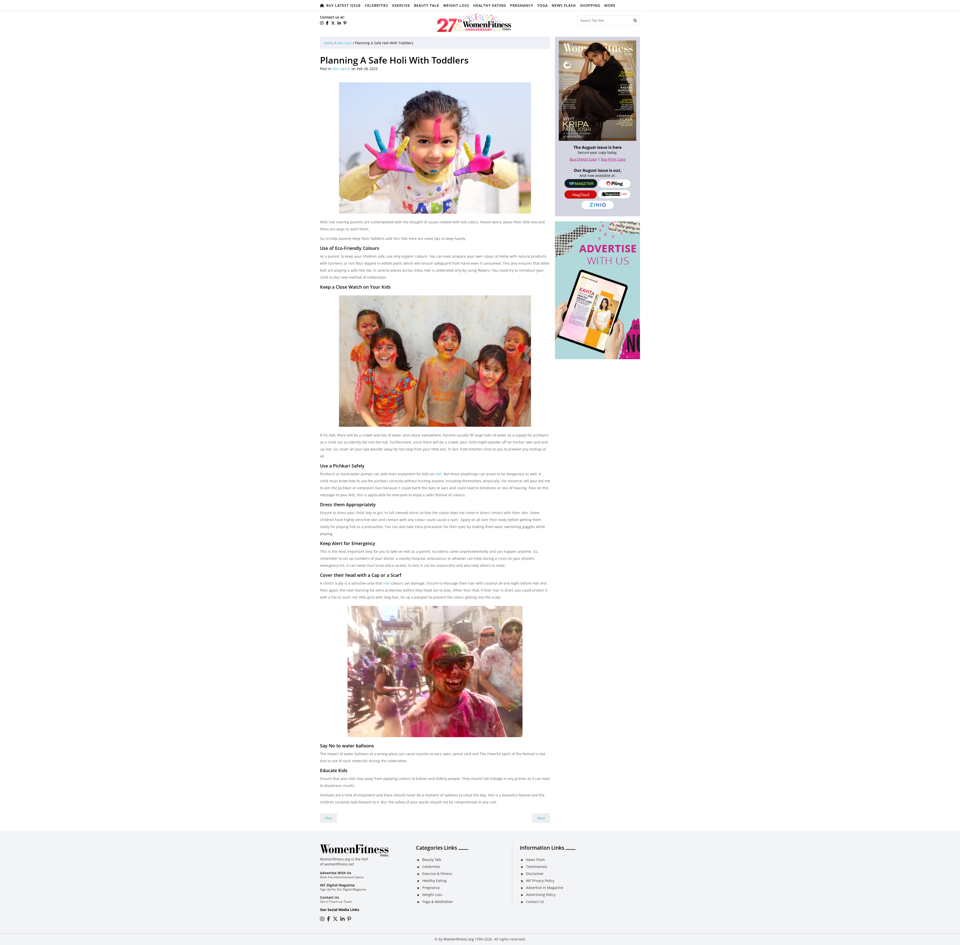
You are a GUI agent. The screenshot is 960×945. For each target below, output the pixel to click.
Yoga (542, 5)
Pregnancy (521, 5)
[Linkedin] (339, 23)
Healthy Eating (489, 5)
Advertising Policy (541, 894)
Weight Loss (456, 5)
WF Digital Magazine (337, 885)
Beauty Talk (426, 5)
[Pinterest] (345, 23)
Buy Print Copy (613, 159)
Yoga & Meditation (437, 901)
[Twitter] (333, 23)
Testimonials (536, 866)
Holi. (439, 473)
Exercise (401, 5)
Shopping (590, 5)
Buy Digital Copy (583, 159)
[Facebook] (327, 23)
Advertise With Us (335, 872)
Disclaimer (535, 873)
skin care (344, 43)
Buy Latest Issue (343, 5)
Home (329, 43)
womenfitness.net (339, 864)
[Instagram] (322, 918)
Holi (386, 583)
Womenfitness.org (459, 939)
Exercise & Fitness (437, 873)
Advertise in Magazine (544, 887)
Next (541, 818)
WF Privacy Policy (540, 880)
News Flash (564, 5)
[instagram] (322, 23)
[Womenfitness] (473, 22)
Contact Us (329, 897)
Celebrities (376, 5)
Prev (328, 818)
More (610, 5)
